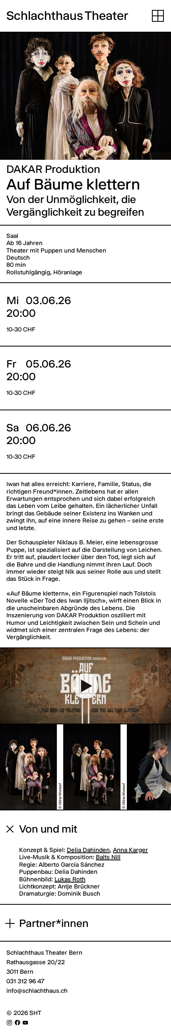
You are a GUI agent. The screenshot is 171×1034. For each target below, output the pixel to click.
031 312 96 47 (25, 981)
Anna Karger (130, 850)
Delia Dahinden (88, 850)
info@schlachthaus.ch (37, 990)
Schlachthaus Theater (67, 16)
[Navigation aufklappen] (158, 16)
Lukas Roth (70, 879)
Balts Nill (108, 857)
